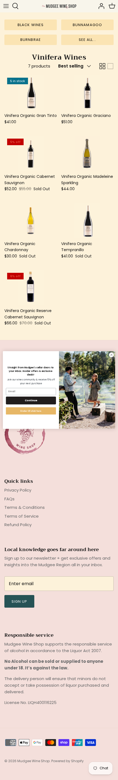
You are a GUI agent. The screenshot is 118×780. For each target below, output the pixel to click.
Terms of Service (21, 516)
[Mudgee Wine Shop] (59, 6)
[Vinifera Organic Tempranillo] (87, 220)
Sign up (19, 601)
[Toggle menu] (6, 6)
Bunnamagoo (87, 24)
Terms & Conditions (24, 507)
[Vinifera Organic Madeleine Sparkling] (87, 153)
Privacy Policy (17, 490)
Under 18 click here (30, 410)
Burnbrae (30, 39)
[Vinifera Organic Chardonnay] (30, 220)
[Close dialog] (111, 354)
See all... (87, 39)
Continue (31, 400)
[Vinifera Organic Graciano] (87, 92)
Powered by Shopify (67, 761)
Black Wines (30, 24)
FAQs (9, 499)
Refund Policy (18, 525)
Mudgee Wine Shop (33, 761)
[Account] (100, 6)
